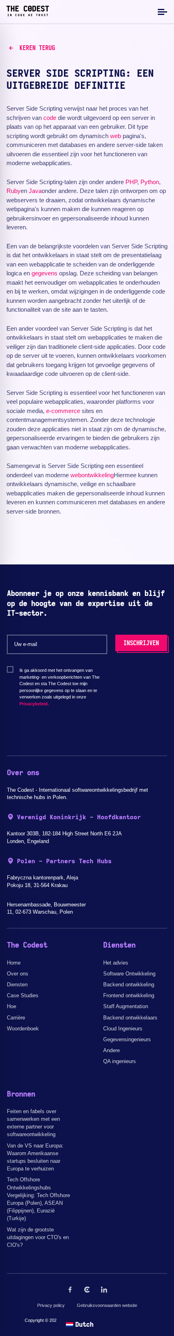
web (115, 135)
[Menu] (161, 11)
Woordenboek (23, 1029)
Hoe (11, 1006)
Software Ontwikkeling (129, 974)
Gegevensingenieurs (127, 1039)
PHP (131, 181)
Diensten (17, 985)
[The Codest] (27, 14)
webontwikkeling (92, 475)
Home (14, 963)
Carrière (16, 1018)
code (49, 117)
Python (149, 181)
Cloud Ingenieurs (122, 1029)
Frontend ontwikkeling (128, 995)
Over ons (17, 974)
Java (35, 190)
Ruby (13, 190)
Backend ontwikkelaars (130, 1018)
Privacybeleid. (34, 703)
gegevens (44, 273)
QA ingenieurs (119, 1061)
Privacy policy (51, 1305)
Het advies (115, 963)
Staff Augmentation (125, 1006)
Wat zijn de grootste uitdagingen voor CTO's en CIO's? (38, 1237)
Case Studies (22, 995)
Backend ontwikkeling (128, 985)
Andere (111, 1050)
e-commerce (63, 410)
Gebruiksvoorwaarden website (107, 1305)
